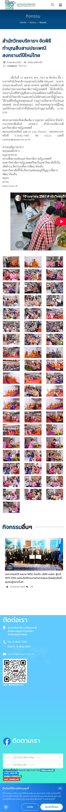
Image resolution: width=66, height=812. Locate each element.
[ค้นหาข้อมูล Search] (53, 5)
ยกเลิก (30, 807)
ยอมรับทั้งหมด (51, 807)
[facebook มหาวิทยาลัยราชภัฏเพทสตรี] (7, 740)
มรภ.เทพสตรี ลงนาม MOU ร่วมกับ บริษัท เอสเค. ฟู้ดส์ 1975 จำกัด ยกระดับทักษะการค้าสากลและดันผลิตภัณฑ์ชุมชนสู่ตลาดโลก (32, 578)
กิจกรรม (33, 22)
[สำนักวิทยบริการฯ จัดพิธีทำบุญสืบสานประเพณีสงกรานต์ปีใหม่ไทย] (11, 262)
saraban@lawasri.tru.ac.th (21, 654)
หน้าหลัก (23, 22)
